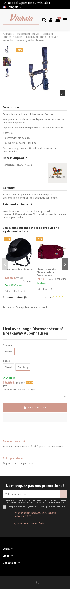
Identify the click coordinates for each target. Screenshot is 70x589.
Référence (9, 164)
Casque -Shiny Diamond (19, 269)
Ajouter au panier (37, 407)
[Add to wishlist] (35, 417)
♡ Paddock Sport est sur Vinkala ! (26, 2)
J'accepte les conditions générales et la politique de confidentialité (36, 506)
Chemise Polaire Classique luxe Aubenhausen (46, 272)
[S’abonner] (63, 494)
